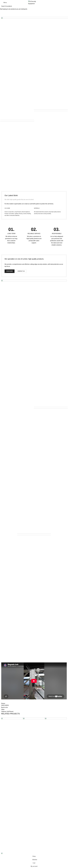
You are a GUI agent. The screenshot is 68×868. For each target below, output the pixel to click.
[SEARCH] (66, 6)
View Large (22, 719)
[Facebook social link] (61, 2)
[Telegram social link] (63, 2)
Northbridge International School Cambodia (12, 782)
